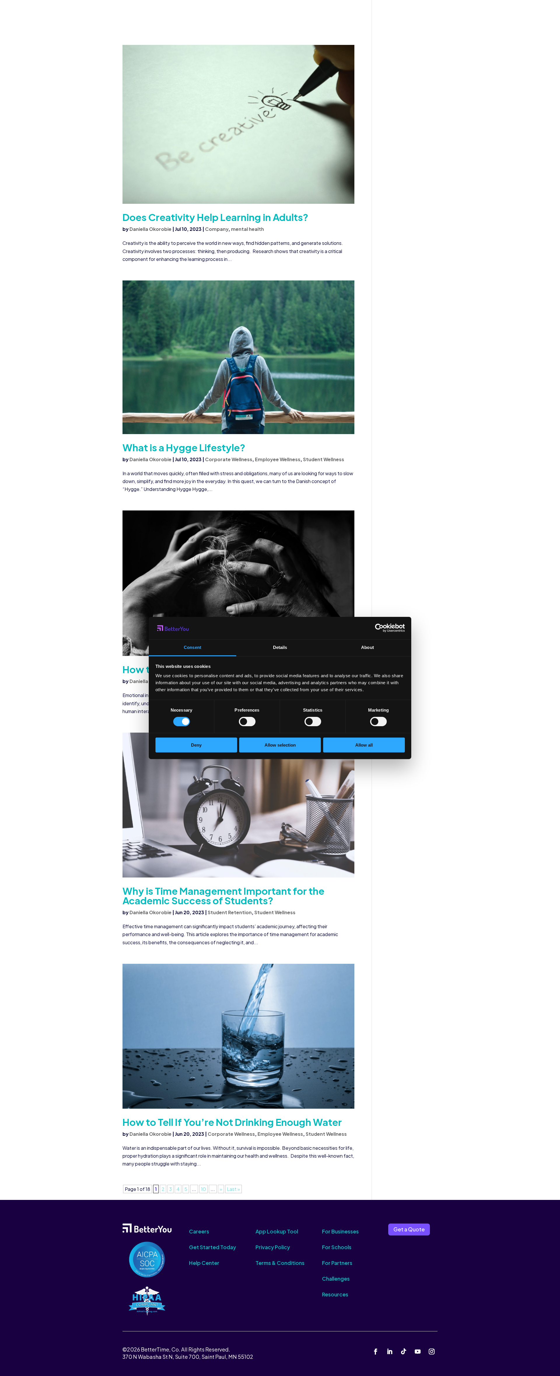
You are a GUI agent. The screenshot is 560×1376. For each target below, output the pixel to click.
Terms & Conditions (280, 1262)
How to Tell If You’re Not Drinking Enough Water (232, 1122)
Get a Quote (409, 1229)
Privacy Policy (273, 1247)
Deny (196, 745)
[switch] (247, 721)
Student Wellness (323, 459)
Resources (335, 1294)
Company (216, 229)
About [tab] (367, 647)
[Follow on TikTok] (404, 1351)
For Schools (336, 1247)
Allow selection (280, 745)
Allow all (364, 745)
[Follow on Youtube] (418, 1351)
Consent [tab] (192, 647)
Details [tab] (280, 647)
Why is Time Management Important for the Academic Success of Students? (223, 895)
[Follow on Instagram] (432, 1351)
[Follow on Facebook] (376, 1351)
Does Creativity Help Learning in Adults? (215, 217)
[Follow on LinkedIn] (390, 1351)
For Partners (337, 1262)
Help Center (204, 1262)
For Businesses (340, 1231)
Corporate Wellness (228, 459)
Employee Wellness (277, 459)
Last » (233, 1189)
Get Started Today (212, 1247)
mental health (247, 229)
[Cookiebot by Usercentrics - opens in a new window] (379, 628)
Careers (199, 1231)
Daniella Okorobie (151, 229)
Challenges (336, 1278)
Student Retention (230, 912)
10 (203, 1189)
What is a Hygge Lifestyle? (184, 447)
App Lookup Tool (277, 1231)
